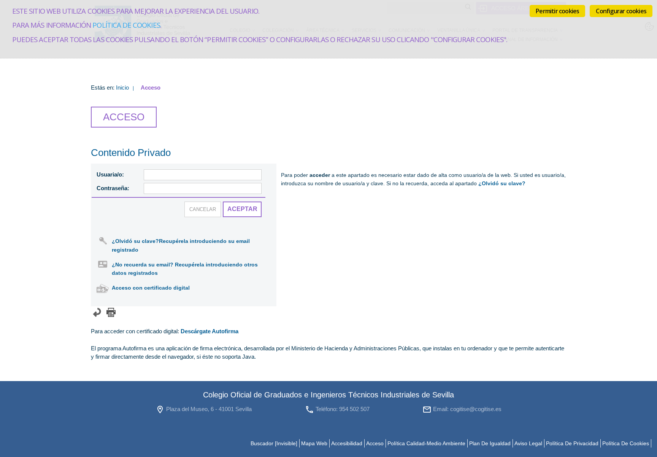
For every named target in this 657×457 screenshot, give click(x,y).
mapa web (314, 443)
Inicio (122, 87)
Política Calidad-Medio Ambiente (426, 443)
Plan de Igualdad (490, 443)
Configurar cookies (621, 11)
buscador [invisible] (274, 443)
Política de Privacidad (572, 443)
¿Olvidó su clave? (501, 183)
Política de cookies (126, 25)
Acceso (375, 443)
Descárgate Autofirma (209, 331)
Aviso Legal (528, 443)
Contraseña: (113, 188)
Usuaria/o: (110, 174)
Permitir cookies (557, 11)
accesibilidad (346, 443)
